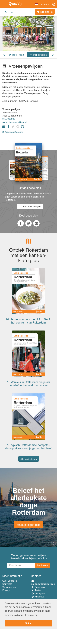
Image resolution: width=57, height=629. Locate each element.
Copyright (7, 583)
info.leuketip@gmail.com (43, 583)
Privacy (6, 590)
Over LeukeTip (9, 580)
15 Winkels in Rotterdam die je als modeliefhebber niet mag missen (28, 383)
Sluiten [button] (28, 623)
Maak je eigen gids (28, 524)
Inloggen (45, 4)
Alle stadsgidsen (28, 458)
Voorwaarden (9, 587)
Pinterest (39, 596)
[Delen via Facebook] (20, 223)
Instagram (40, 593)
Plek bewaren (39, 54)
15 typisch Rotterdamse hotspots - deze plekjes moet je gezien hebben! (28, 446)
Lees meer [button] (31, 615)
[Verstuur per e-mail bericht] (36, 223)
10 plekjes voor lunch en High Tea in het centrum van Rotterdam (28, 320)
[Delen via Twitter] (28, 223)
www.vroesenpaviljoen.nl (14, 121)
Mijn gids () (46, 11)
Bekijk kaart (18, 54)
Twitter (38, 590)
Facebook (40, 587)
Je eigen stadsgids (31, 206)
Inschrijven (42, 565)
